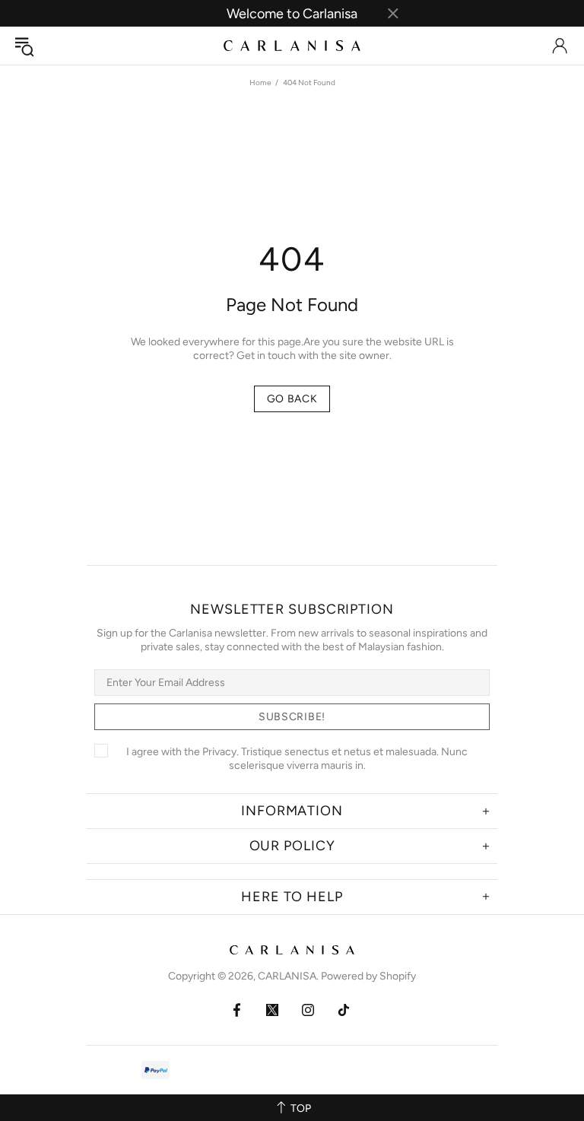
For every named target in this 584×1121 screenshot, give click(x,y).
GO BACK (292, 398)
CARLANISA (292, 45)
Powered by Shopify (368, 976)
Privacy (219, 751)
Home (260, 82)
